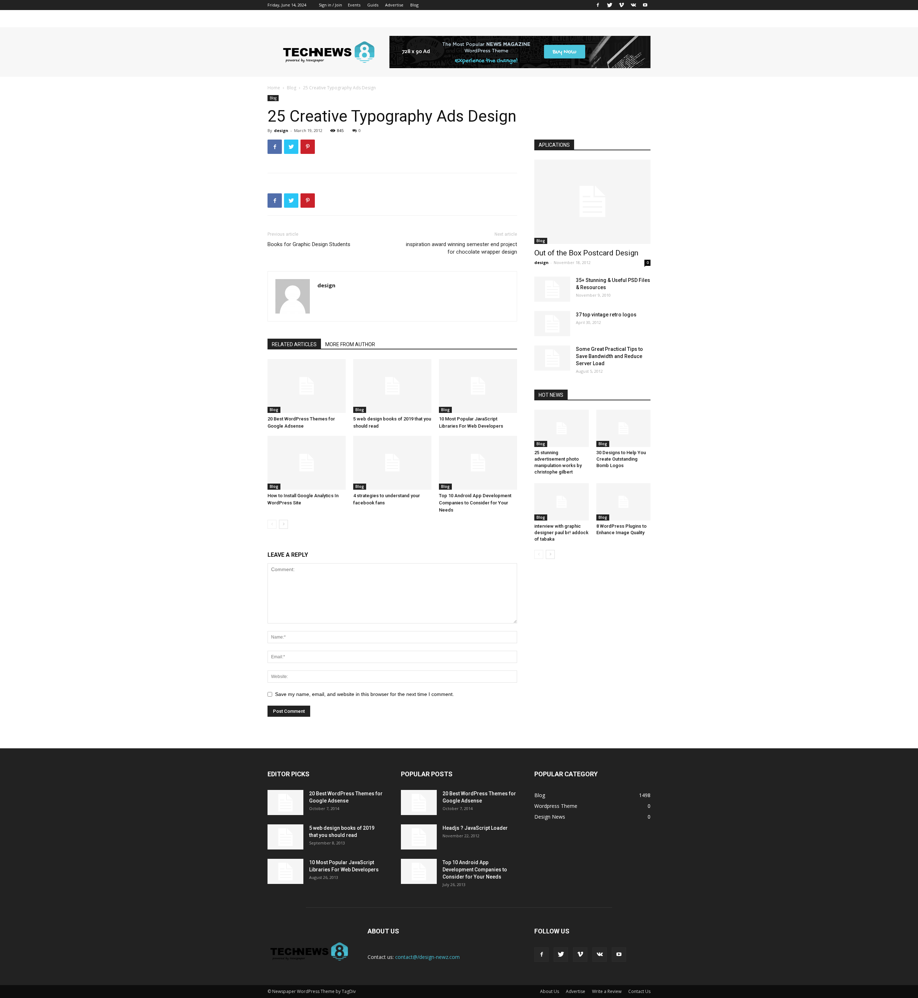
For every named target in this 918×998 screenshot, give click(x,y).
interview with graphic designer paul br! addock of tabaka (561, 532)
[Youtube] (645, 5)
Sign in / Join (330, 5)
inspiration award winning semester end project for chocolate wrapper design (461, 248)
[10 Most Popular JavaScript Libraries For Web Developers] (478, 386)
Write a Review (606, 991)
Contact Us (639, 991)
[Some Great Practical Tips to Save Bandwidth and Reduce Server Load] (552, 358)
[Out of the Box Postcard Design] (592, 202)
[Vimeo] (621, 5)
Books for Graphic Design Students (309, 244)
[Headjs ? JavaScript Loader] (419, 836)
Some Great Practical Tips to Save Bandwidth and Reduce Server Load (609, 356)
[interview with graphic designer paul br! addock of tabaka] (561, 502)
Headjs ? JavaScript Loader (475, 828)
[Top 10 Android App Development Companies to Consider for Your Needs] (478, 463)
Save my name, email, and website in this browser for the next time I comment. (364, 694)
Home (274, 88)
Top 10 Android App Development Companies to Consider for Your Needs (475, 503)
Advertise (394, 5)
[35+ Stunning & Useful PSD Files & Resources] (552, 289)
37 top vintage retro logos (606, 314)
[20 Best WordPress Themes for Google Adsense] (307, 386)
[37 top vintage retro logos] (552, 323)
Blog (414, 5)
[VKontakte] (633, 5)
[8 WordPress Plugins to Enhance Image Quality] (623, 502)
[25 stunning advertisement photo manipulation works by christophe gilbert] (561, 428)
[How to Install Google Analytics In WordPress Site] (307, 463)
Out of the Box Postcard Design (586, 253)
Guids (372, 5)
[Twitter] (609, 5)
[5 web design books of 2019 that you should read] (392, 386)
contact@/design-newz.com (427, 957)
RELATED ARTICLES (294, 344)
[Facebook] (597, 5)
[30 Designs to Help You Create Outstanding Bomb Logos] (623, 428)
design (281, 130)
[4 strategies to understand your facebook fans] (392, 463)
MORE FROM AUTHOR (350, 344)
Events (354, 5)
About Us (549, 991)
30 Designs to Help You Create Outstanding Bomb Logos (621, 459)
